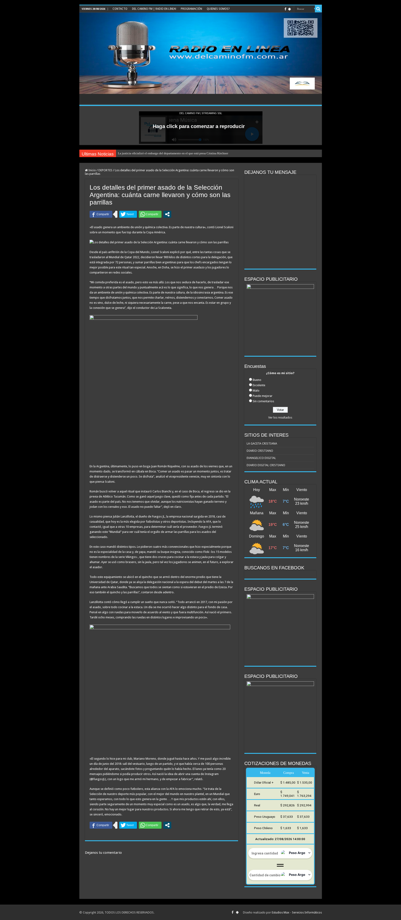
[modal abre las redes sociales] (167, 214)
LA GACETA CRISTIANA (262, 443)
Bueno (257, 380)
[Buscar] (318, 8)
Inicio (92, 170)
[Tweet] (128, 214)
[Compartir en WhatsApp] (150, 214)
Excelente (259, 385)
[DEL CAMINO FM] (200, 53)
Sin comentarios (263, 401)
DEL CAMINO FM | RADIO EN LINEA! (154, 8)
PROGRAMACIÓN (191, 8)
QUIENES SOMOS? (218, 8)
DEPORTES (105, 170)
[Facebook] (285, 9)
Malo (256, 390)
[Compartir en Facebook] (101, 214)
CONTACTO (120, 8)
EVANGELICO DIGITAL (261, 458)
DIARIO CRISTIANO (260, 450)
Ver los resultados (280, 417)
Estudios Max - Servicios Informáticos (297, 912)
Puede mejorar (262, 396)
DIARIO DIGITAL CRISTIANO (266, 465)
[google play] (289, 9)
